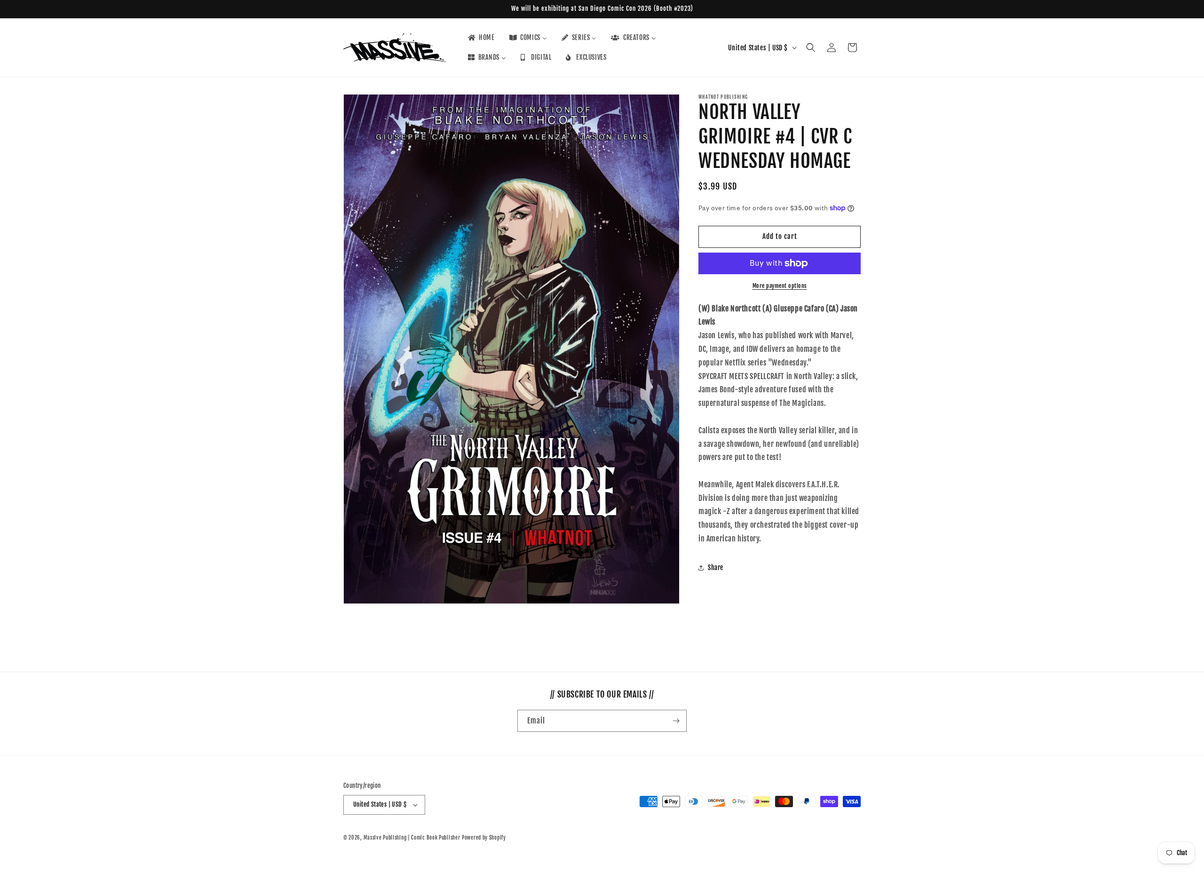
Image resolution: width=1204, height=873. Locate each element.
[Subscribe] (675, 721)
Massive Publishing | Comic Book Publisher (412, 837)
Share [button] (715, 567)
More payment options (779, 285)
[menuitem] (480, 38)
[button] (810, 47)
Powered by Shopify (484, 837)
